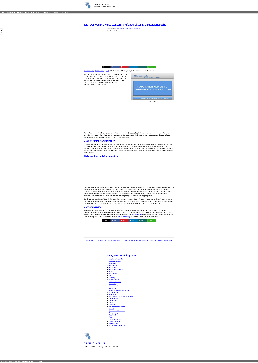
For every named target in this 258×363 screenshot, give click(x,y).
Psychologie (113, 300)
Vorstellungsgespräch (116, 321)
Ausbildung (19, 12)
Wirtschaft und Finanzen (117, 325)
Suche (2, 12)
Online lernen (35, 12)
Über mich (39, 361)
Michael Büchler (119, 28)
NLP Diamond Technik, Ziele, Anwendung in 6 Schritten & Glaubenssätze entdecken (148, 240)
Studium (27, 12)
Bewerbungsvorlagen (116, 269)
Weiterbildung (10, 12)
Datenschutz (13, 361)
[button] (106, 67)
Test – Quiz (64, 12)
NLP (107, 71)
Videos (111, 317)
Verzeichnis (112, 315)
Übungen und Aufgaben (117, 311)
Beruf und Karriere (115, 265)
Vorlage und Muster (115, 319)
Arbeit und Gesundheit (116, 259)
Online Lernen (113, 298)
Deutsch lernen (114, 280)
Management (113, 294)
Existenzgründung (115, 282)
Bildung (111, 271)
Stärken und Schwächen (117, 307)
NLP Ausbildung (124, 217)
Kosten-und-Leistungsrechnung (119, 290)
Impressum (4, 361)
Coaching (112, 278)
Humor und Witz (114, 286)
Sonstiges (112, 305)
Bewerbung (46, 12)
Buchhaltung (113, 273)
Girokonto (112, 284)
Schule (111, 303)
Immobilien (113, 288)
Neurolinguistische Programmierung (132, 28)
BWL (110, 276)
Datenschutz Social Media (26, 361)
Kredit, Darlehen (114, 292)
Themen (55, 12)
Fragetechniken (136, 215)
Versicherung (113, 313)
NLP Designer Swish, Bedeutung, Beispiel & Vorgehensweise (103, 240)
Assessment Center (115, 261)
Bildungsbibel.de (101, 5)
